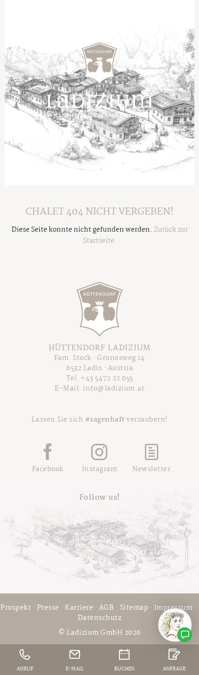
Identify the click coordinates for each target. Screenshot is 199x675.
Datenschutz (100, 618)
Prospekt (15, 607)
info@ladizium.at (113, 388)
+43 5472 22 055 (107, 378)
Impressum (173, 607)
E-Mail (75, 669)
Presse (48, 607)
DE (164, 26)
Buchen (124, 669)
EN (180, 26)
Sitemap (134, 607)
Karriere (79, 607)
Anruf (25, 669)
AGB (106, 607)
